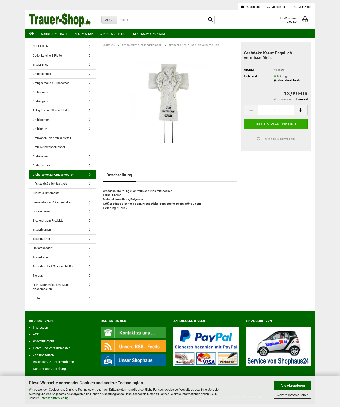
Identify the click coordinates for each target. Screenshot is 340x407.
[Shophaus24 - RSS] (134, 346)
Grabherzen (40, 92)
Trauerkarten (41, 257)
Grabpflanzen (41, 165)
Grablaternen (41, 119)
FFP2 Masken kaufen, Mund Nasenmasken (51, 287)
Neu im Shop (83, 33)
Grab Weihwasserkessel (49, 147)
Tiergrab (38, 275)
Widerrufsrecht (43, 341)
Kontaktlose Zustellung (49, 369)
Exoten (37, 298)
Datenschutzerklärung (54, 398)
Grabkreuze (40, 156)
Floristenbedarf (43, 248)
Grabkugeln (40, 101)
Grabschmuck (42, 74)
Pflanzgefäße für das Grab (50, 183)
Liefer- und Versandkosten (52, 348)
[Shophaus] (134, 360)
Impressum (41, 327)
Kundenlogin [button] (278, 7)
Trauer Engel (41, 64)
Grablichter (40, 128)
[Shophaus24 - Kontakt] (134, 332)
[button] (251, 6)
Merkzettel (304, 7)
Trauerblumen (42, 229)
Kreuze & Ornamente (46, 193)
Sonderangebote (54, 33)
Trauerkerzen (41, 239)
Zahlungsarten (43, 355)
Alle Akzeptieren (293, 385)
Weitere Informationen (293, 395)
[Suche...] (210, 20)
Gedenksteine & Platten (48, 55)
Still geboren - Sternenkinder (51, 110)
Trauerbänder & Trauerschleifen (53, 266)
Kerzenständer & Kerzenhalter (52, 202)
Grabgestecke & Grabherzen (51, 83)
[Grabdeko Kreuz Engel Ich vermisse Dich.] (170, 102)
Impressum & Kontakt (149, 33)
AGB (36, 334)
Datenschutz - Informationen (53, 362)
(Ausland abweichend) (287, 80)
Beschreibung (119, 174)
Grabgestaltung (112, 33)
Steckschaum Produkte (48, 220)
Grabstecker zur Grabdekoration (53, 174)
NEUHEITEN (40, 46)
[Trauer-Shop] (61, 19)
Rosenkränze (41, 211)
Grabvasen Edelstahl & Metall (52, 138)
